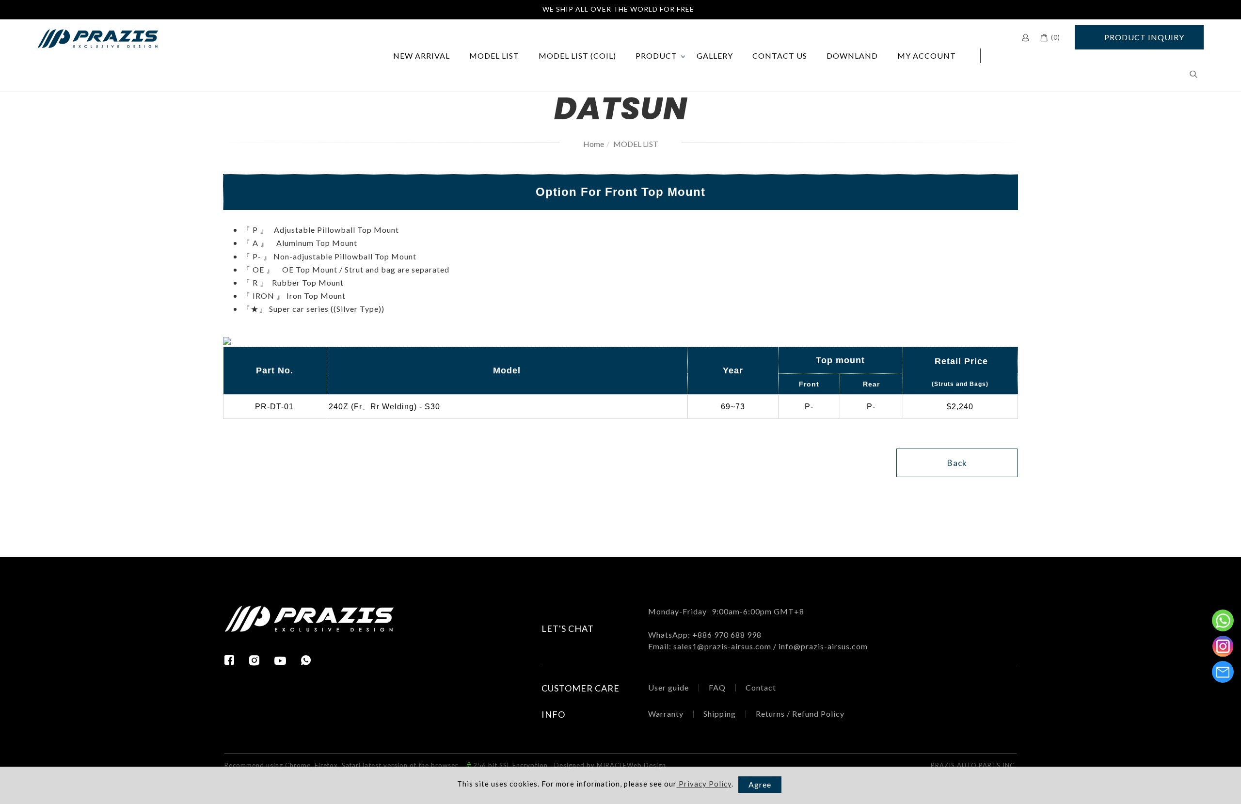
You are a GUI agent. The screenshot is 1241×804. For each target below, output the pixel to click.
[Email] (1223, 672)
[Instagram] (261, 660)
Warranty (666, 713)
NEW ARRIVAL (421, 55)
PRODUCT (656, 55)
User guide (668, 687)
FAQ (717, 687)
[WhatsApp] (306, 660)
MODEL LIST (494, 55)
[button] (1193, 73)
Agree (759, 784)
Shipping (719, 713)
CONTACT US (779, 55)
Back (957, 463)
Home (593, 143)
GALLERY (715, 55)
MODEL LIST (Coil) (577, 55)
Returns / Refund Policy (800, 713)
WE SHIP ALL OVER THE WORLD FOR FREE (618, 9)
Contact (761, 687)
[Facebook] (236, 660)
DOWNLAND (852, 55)
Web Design (646, 765)
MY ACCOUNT (926, 55)
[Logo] (98, 37)
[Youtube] (287, 661)
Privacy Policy (704, 783)
